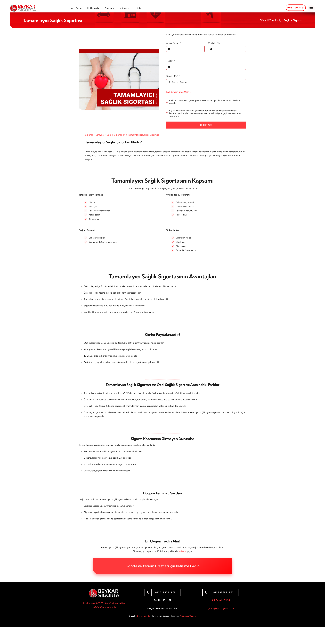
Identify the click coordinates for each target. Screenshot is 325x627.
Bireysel (100, 134)
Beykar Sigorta (143, 616)
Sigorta (89, 134)
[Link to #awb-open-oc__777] (311, 8)
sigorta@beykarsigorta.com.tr (221, 608)
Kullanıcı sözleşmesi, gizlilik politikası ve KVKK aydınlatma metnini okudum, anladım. (204, 101)
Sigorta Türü (173, 76)
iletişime (182, 551)
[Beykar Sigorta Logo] (23, 5)
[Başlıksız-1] (104, 589)
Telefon (170, 60)
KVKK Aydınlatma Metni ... (178, 92)
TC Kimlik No (214, 43)
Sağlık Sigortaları (116, 134)
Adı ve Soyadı (173, 43)
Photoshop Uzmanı (188, 616)
